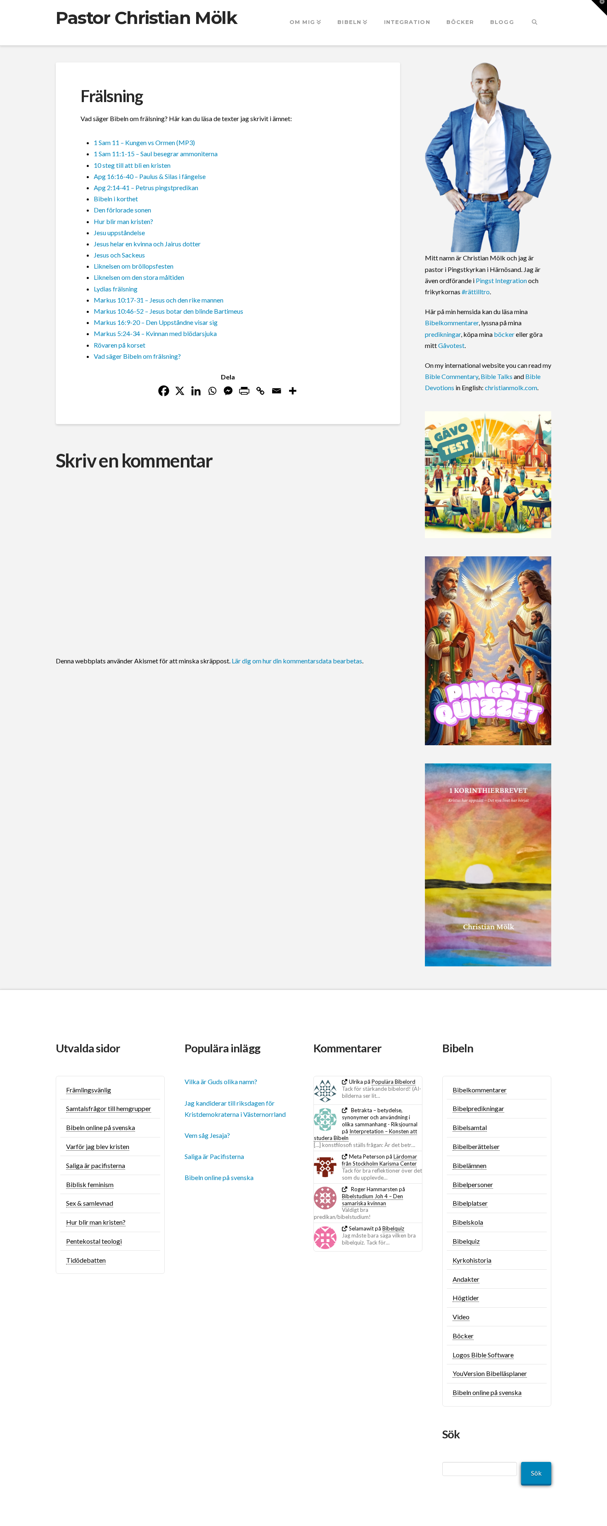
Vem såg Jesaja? (207, 1135)
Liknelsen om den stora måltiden (139, 277)
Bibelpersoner (473, 1184)
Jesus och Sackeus (119, 255)
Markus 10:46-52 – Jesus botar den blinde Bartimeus (168, 311)
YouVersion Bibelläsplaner (490, 1373)
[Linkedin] (196, 391)
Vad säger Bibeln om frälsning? (137, 356)
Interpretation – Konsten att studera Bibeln (365, 1135)
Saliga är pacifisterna (95, 1165)
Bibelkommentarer (452, 323)
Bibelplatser (470, 1203)
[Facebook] (163, 391)
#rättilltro (476, 292)
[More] (292, 391)
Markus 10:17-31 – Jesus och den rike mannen (158, 300)
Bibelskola (468, 1222)
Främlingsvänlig (88, 1090)
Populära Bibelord (393, 1081)
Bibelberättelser (476, 1146)
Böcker (463, 1336)
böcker (504, 334)
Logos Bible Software (483, 1355)
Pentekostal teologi (94, 1241)
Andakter (466, 1279)
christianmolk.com (511, 387)
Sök (536, 1473)
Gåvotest (451, 345)
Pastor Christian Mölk (146, 17)
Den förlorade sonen (122, 210)
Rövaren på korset (119, 345)
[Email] (276, 391)
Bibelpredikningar (478, 1108)
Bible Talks (496, 376)
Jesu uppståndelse (119, 232)
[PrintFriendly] (244, 391)
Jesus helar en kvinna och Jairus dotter (147, 244)
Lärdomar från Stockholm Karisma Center (379, 1160)
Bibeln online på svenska (100, 1127)
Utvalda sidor (88, 1048)
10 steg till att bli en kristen (132, 165)
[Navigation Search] (534, 22)
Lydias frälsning (116, 289)
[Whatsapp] (212, 391)
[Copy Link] (260, 391)
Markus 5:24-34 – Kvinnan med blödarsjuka (155, 333)
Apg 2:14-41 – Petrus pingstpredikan (146, 187)
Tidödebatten (86, 1260)
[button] (599, 8)
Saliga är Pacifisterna (214, 1156)
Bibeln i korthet (116, 199)
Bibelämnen (469, 1165)
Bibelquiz (393, 1228)
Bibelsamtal (470, 1127)
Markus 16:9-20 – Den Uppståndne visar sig (156, 322)
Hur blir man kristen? (123, 221)
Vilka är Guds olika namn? (221, 1081)
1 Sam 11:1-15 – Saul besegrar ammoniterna (156, 153)
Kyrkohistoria (472, 1260)
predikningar (443, 334)
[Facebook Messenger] (228, 391)
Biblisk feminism (90, 1184)
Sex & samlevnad (89, 1203)
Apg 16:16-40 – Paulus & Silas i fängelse (150, 176)
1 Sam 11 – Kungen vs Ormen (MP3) (144, 142)
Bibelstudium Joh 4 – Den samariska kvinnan (372, 1199)
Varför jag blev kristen (97, 1146)
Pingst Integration (501, 280)
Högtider (466, 1298)
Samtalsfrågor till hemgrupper (108, 1108)
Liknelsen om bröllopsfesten (133, 266)
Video (461, 1317)
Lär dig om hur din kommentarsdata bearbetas (297, 661)
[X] (180, 391)
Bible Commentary (451, 376)
